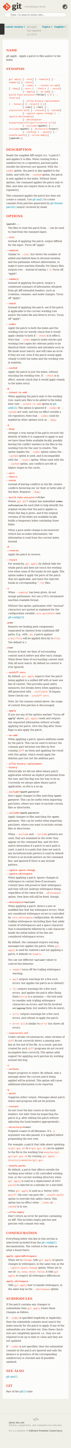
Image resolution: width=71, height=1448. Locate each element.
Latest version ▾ (15, 27)
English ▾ (60, 27)
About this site (16, 1422)
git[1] (22, 1391)
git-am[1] (37, 199)
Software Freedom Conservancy (45, 1431)
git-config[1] (15, 617)
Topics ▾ (47, 27)
